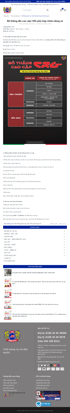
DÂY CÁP (7, 253)
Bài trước (54, 223)
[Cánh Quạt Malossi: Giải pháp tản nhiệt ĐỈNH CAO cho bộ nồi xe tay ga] (7, 304)
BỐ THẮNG (8, 247)
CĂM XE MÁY (8, 236)
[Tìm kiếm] (47, 10)
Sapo (51, 410)
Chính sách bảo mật (9, 380)
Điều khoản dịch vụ (42, 388)
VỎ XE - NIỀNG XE (10, 250)
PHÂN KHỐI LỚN (10, 255)
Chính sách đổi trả (8, 385)
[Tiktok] (51, 365)
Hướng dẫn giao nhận (42, 385)
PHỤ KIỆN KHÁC (9, 261)
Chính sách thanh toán (10, 390)
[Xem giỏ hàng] (61, 10)
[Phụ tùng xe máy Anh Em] (7, 10)
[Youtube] (45, 365)
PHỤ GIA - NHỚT (10, 244)
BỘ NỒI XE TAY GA (10, 231)
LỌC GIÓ (7, 242)
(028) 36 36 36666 (32, 4)
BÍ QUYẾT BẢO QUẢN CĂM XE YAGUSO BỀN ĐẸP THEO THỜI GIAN (33, 273)
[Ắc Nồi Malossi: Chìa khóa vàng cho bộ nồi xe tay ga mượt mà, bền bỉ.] (7, 293)
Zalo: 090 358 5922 (49, 341)
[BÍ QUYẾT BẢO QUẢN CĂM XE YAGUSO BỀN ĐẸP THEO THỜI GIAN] (7, 272)
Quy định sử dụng (8, 388)
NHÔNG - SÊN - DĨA (11, 234)
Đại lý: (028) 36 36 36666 (52, 333)
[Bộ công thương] (43, 404)
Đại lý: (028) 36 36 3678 (51, 337)
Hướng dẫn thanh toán (43, 383)
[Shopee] (55, 365)
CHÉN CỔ (7, 258)
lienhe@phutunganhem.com (51, 4)
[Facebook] (39, 365)
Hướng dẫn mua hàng (42, 380)
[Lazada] (58, 365)
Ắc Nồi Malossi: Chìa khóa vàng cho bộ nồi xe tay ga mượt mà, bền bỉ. (34, 293)
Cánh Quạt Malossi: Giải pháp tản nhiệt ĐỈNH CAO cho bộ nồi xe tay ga (35, 304)
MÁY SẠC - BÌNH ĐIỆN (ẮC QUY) (15, 239)
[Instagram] (48, 365)
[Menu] (65, 10)
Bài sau (62, 223)
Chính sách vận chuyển (10, 383)
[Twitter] (42, 365)
